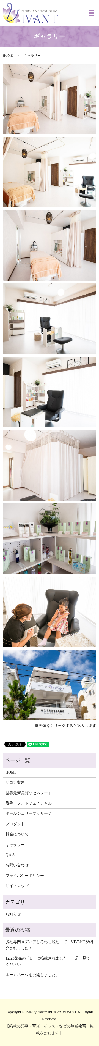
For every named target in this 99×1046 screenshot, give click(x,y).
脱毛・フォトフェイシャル (29, 803)
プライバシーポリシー (25, 876)
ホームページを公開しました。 (32, 975)
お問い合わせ (17, 865)
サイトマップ (17, 886)
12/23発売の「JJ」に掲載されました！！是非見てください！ (48, 961)
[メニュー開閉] (91, 13)
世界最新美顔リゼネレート (29, 793)
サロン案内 (15, 782)
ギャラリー (15, 845)
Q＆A (10, 855)
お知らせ (13, 914)
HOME (8, 55)
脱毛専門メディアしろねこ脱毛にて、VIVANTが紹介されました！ (49, 945)
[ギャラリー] (49, 98)
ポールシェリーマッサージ (29, 813)
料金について (17, 834)
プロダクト (15, 824)
